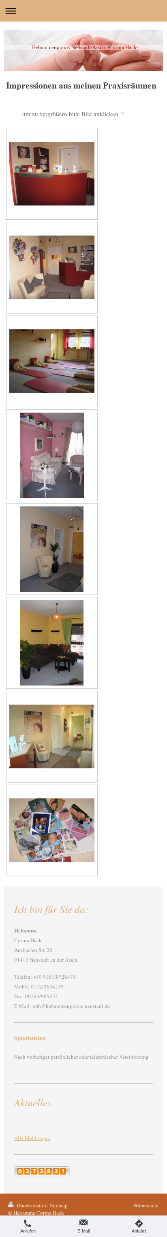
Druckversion (31, 1205)
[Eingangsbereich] (51, 736)
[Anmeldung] (51, 173)
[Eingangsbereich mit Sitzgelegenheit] (51, 267)
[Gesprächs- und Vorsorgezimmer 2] (52, 643)
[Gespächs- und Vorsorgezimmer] (52, 455)
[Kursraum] (51, 361)
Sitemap (59, 1205)
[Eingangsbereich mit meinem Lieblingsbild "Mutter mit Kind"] (52, 549)
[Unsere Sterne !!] (51, 830)
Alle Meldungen (32, 1138)
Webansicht (146, 1205)
